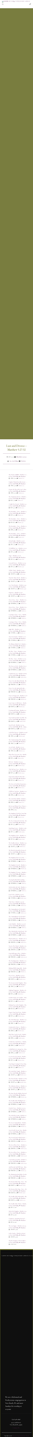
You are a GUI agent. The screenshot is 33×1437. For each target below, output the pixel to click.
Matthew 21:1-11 (21, 1067)
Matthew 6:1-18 (22, 596)
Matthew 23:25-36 (23, 1155)
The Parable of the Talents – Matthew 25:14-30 (20, 1204)
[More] (30, 4)
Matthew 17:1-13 (23, 964)
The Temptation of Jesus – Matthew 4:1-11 (19, 497)
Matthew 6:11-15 (24, 610)
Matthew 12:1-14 (21, 802)
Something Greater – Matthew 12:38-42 (18, 828)
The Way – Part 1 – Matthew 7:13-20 (17, 651)
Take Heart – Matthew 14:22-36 (16, 902)
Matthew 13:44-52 (24, 876)
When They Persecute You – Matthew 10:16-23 (20, 754)
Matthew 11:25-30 (21, 795)
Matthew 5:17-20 (21, 552)
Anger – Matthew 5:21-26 (15, 555)
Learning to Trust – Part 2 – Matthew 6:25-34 (20, 622)
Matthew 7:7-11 (22, 640)
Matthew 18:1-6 (21, 986)
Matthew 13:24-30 (24, 861)
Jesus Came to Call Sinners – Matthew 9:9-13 (19, 703)
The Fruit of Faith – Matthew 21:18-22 (18, 1078)
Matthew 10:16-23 (21, 758)
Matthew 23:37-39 (23, 1163)
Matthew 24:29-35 (22, 1185)
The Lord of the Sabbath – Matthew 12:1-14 (19, 799)
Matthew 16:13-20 (24, 949)
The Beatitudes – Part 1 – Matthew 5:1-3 (18, 511)
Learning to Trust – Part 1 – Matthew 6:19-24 (20, 614)
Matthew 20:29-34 (21, 1060)
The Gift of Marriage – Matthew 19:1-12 (18, 1019)
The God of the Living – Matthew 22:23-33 (18, 1115)
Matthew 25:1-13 (22, 1200)
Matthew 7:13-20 (23, 655)
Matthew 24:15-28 (24, 1178)
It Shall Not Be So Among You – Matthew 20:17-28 (21, 1049)
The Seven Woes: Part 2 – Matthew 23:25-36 (19, 1152)
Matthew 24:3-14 (24, 1170)
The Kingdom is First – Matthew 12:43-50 (18, 835)
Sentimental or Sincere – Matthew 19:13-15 (19, 1027)
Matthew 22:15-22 (24, 1111)
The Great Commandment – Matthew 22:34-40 (20, 1123)
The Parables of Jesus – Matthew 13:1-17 (18, 843)
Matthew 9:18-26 (22, 721)
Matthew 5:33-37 (22, 574)
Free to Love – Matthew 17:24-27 (16, 975)
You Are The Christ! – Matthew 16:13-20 (18, 946)
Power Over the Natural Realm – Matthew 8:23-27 (21, 681)
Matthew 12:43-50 (21, 839)
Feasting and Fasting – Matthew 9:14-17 (18, 710)
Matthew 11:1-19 (21, 780)
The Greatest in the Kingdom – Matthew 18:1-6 (20, 983)
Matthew (23, 461)
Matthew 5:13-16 (20, 544)
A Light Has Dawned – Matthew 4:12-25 (18, 504)
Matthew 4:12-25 (21, 507)
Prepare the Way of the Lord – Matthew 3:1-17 (20, 489)
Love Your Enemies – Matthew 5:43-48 (18, 585)
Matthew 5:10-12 (21, 537)
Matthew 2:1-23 (21, 485)
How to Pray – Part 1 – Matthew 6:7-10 (18, 600)
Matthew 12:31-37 (21, 824)
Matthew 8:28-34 (24, 691)
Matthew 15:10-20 (24, 920)
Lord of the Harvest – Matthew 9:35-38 (18, 732)
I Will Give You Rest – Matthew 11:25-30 (18, 791)
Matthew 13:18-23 (23, 854)
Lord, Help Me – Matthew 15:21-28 (17, 924)
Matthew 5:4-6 (20, 522)
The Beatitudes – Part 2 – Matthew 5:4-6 (18, 519)
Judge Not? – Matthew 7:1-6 (15, 629)
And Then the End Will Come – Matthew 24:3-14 (20, 1167)
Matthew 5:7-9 (20, 529)
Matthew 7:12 (23, 647)
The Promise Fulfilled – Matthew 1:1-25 (18, 474)
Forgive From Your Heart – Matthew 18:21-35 (20, 1012)
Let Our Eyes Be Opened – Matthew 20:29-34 (20, 1056)
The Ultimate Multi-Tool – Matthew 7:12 (18, 644)
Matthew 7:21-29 (24, 662)
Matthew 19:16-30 (21, 1038)
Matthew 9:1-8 (23, 699)
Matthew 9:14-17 (22, 714)
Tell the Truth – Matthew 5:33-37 (16, 570)
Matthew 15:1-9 (23, 912)
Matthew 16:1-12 (23, 942)
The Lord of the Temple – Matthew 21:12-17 (19, 1071)
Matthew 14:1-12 (24, 890)
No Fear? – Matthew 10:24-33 (15, 762)
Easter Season (25, 727)
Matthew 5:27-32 (21, 457)
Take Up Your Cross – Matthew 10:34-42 (18, 769)
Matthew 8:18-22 (23, 677)
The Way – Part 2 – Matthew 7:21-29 (17, 659)
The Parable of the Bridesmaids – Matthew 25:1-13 (20, 1196)
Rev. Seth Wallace (14, 461)
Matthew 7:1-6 (22, 633)
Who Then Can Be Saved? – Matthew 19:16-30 (20, 1034)
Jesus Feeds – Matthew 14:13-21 (16, 894)
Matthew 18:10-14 (21, 1001)
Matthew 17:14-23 (24, 971)
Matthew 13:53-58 (24, 883)
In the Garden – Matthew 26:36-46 (17, 1233)
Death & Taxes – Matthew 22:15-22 (17, 1108)
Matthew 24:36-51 (22, 1192)
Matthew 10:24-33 (21, 765)
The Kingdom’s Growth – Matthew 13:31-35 (19, 865)
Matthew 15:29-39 (24, 935)
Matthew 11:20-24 (21, 787)
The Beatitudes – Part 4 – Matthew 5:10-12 (19, 533)
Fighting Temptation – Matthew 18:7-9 (18, 990)
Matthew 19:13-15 (21, 1030)
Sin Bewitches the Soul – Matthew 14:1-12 (19, 887)
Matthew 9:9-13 (21, 706)
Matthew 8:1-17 (24, 669)
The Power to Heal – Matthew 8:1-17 (17, 666)
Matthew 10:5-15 (22, 750)
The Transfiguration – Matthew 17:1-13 (18, 961)
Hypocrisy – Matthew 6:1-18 (15, 592)
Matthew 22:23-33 (24, 1119)
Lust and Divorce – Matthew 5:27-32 (17, 563)
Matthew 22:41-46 (24, 1133)
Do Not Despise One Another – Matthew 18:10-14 (21, 997)
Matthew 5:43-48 (23, 588)
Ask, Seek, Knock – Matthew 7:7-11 (17, 636)
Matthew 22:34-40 (24, 1126)
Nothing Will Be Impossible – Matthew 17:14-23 (20, 968)
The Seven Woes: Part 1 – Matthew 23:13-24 (19, 1145)
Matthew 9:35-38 (22, 736)
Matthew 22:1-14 (24, 1104)
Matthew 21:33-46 (24, 1097)
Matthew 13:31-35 (24, 868)
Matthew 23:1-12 (23, 1141)
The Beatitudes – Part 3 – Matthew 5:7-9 (18, 526)
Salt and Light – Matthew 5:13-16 (16, 541)
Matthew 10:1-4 (21, 743)
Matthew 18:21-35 (21, 1016)
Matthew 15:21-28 (24, 927)
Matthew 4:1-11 (20, 500)
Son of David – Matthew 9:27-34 (16, 725)
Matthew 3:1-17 (21, 493)
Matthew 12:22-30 (21, 817)
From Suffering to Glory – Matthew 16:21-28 (19, 953)
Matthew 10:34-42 (21, 772)
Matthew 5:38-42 (23, 581)
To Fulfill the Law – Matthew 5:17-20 (18, 548)
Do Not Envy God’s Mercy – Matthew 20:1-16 (19, 1042)
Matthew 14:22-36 (24, 905)
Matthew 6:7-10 (23, 603)
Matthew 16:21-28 (23, 957)
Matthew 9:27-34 (22, 728)
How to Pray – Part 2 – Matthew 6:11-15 (18, 607)
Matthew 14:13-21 (23, 898)
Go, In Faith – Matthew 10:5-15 (16, 747)
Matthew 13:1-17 (22, 846)
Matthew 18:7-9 (20, 993)
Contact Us (16, 1428)
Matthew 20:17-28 (21, 1052)
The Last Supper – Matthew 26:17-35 (17, 1226)
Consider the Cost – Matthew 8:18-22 (18, 673)
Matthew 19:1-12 (21, 1023)
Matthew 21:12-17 (23, 1074)
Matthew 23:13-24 (24, 1148)
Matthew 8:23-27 (24, 684)
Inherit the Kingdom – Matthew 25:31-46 (18, 1211)
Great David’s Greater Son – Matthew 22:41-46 (20, 1130)
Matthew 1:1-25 (21, 478)
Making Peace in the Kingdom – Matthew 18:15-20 (21, 1005)
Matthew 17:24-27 (22, 979)
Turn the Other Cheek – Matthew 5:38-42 (19, 578)
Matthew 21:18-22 (23, 1082)
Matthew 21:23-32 (23, 1089)
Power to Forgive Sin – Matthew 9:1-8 (18, 695)
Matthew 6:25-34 (24, 625)
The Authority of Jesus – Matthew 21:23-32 (19, 1086)
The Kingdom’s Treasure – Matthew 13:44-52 (19, 872)
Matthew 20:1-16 (21, 1045)
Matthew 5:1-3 (20, 515)
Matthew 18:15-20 (21, 1008)
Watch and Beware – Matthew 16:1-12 (18, 938)
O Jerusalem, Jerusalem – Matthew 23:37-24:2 (19, 1159)
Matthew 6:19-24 (24, 618)
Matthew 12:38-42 (21, 831)
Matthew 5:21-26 (21, 559)
